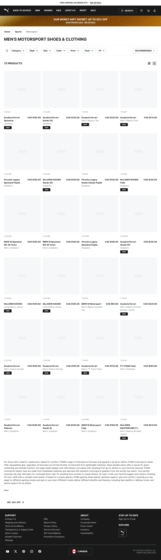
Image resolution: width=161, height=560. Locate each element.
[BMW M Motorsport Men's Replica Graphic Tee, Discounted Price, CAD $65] (100, 284)
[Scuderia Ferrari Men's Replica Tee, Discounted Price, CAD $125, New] (100, 98)
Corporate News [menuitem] (88, 522)
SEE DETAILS (95, 3)
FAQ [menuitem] (46, 519)
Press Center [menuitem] (86, 526)
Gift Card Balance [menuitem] (52, 533)
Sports (18, 31)
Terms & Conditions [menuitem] (14, 526)
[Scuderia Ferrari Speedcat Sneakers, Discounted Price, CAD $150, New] (22, 100)
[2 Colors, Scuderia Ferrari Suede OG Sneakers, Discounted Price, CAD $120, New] (61, 100)
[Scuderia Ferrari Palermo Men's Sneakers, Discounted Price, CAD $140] (22, 406)
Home (7, 31)
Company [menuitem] (85, 519)
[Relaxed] (154, 63)
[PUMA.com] (6, 10)
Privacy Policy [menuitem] (50, 526)
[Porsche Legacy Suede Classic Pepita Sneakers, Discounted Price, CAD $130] (100, 160)
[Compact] (149, 63)
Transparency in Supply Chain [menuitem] (19, 529)
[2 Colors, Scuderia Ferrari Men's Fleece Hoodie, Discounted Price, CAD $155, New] (22, 347)
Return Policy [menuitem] (50, 522)
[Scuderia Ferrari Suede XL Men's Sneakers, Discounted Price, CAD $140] (61, 406)
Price (73, 50)
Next (6, 490)
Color (59, 50)
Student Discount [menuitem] (13, 536)
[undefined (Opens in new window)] (123, 533)
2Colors (46, 112)
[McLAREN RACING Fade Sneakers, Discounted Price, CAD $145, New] (138, 162)
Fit (100, 50)
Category (16, 50)
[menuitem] (22, 10)
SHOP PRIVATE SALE (74, 22)
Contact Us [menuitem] (10, 519)
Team (87, 50)
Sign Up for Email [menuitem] (127, 519)
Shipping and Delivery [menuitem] (15, 522)
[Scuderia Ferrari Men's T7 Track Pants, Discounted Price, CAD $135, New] (100, 347)
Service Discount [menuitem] (52, 529)
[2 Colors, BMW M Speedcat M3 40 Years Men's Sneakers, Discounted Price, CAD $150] (22, 222)
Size (45, 50)
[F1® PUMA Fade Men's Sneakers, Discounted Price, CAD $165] (138, 345)
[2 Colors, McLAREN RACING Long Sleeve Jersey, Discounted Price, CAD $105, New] (22, 284)
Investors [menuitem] (84, 529)
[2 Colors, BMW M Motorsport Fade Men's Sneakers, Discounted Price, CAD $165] (100, 406)
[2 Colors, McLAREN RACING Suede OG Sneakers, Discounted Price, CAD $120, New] (61, 162)
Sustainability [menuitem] (86, 533)
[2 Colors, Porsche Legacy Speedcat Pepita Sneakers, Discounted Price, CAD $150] (22, 160)
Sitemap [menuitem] (9, 540)
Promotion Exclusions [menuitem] (54, 536)
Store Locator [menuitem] (11, 533)
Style (32, 50)
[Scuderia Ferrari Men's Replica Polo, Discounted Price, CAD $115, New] (138, 98)
